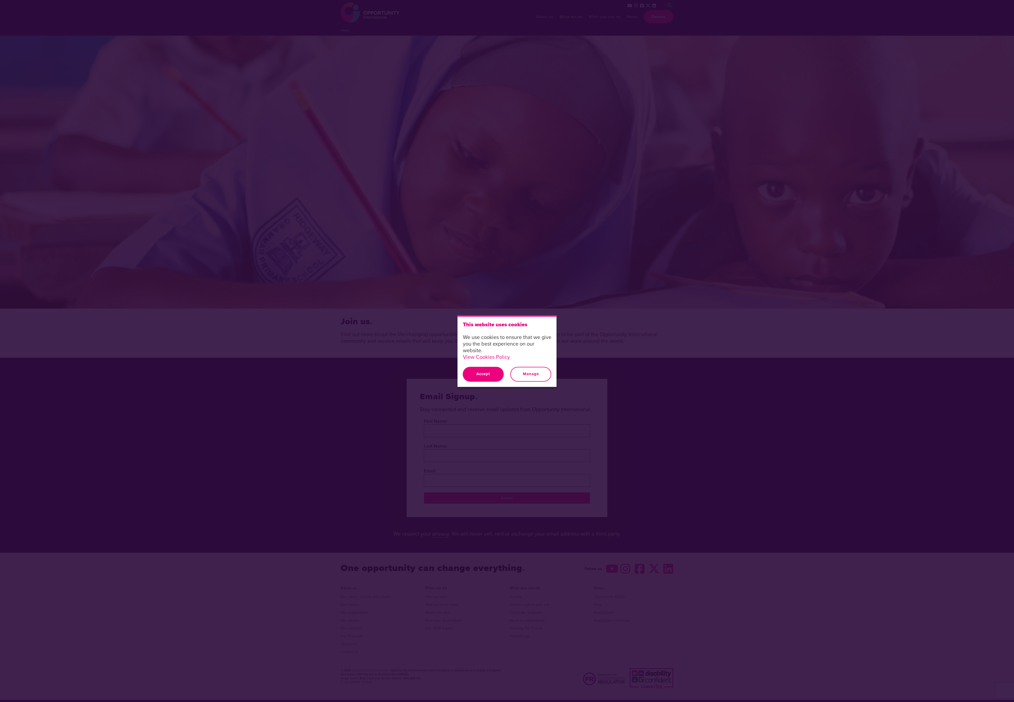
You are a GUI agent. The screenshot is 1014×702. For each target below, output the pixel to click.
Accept (483, 374)
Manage (531, 374)
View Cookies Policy (486, 357)
